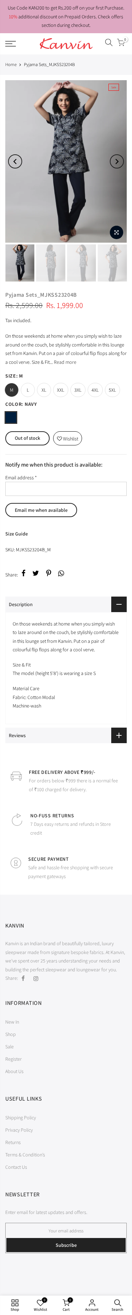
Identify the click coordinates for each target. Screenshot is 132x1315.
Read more (64, 362)
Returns (13, 1142)
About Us (14, 1071)
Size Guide (16, 534)
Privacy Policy (19, 1130)
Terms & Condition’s (25, 1154)
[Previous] (15, 161)
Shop (10, 1034)
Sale (9, 1046)
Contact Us (16, 1167)
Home (11, 64)
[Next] (117, 161)
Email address (21, 477)
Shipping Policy (20, 1117)
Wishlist (67, 437)
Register (13, 1059)
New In (12, 1022)
